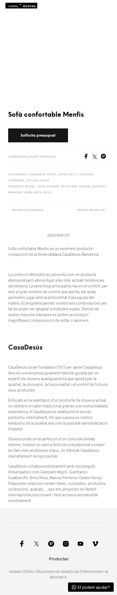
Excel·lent (69, 186)
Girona (84, 186)
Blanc (30, 186)
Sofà (38, 192)
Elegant (53, 186)
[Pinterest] (105, 157)
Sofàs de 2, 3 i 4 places (75, 174)
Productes (58, 558)
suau (47, 192)
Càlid (41, 186)
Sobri (27, 192)
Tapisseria (16, 180)
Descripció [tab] (58, 236)
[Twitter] (97, 157)
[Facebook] (88, 157)
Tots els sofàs (37, 180)
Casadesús (36, 174)
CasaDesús (25, 348)
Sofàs (51, 174)
